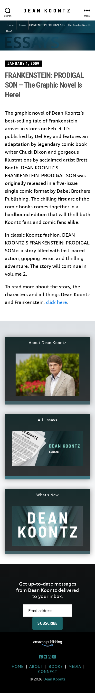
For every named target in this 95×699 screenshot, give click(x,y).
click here (56, 302)
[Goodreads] (54, 656)
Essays (22, 25)
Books (56, 666)
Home (11, 25)
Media (74, 666)
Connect (47, 671)
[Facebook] (41, 656)
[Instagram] (49, 656)
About (36, 666)
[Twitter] (45, 656)
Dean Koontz (47, 10)
